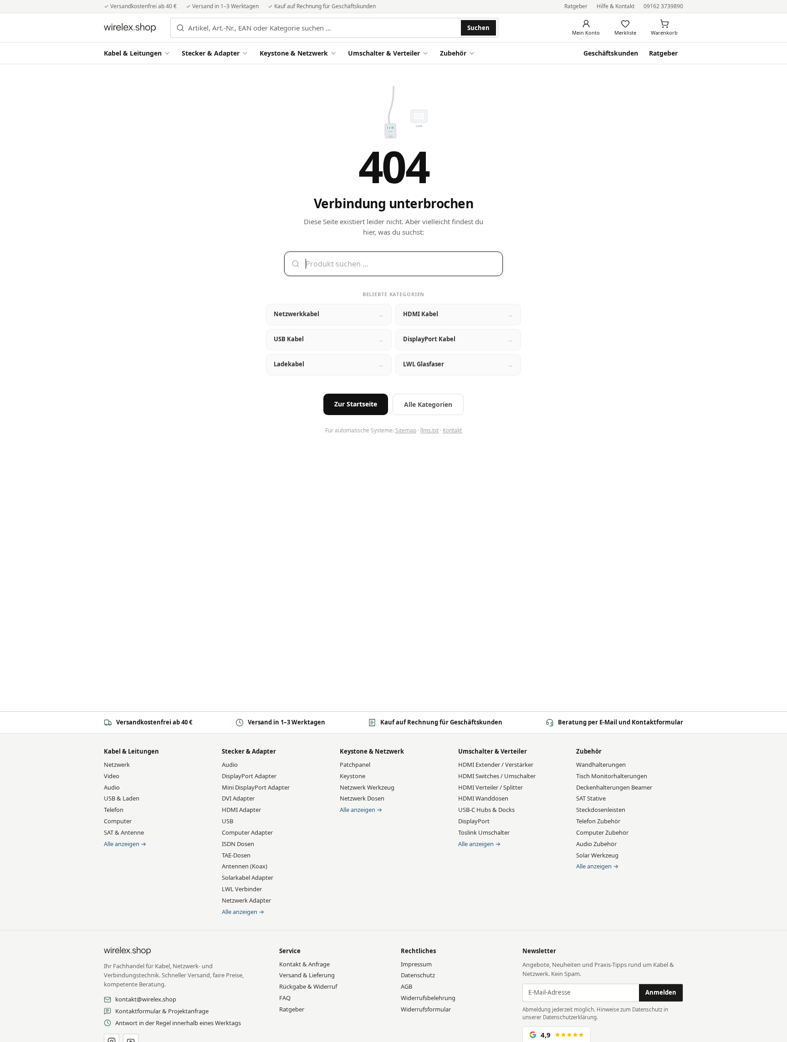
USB (227, 821)
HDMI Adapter (241, 810)
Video (111, 776)
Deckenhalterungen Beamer (614, 787)
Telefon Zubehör (598, 821)
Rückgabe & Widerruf (308, 986)
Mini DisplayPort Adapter (256, 787)
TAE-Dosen (236, 855)
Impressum (416, 964)
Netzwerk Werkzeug (367, 787)
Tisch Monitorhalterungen (611, 776)
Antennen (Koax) (244, 866)
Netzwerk (117, 764)
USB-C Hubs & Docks (486, 810)
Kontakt (452, 430)
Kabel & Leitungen (133, 53)
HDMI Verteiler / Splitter (490, 787)
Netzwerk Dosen (362, 798)
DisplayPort (474, 821)
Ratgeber (576, 6)
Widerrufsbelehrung (428, 998)
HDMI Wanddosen (483, 798)
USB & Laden (121, 798)
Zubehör (453, 53)
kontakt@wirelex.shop (145, 999)
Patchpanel (355, 764)
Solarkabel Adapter (247, 877)
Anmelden (660, 992)
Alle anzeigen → (125, 844)
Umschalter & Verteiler (384, 53)
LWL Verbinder (242, 889)
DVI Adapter (238, 798)
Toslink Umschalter (484, 832)
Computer (118, 821)
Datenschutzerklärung (570, 1017)
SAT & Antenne (124, 832)
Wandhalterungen (601, 764)
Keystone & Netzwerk (294, 53)
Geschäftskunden (610, 53)
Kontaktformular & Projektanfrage (162, 1011)
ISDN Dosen (238, 844)
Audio (112, 787)
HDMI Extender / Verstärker (495, 764)
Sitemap (405, 430)
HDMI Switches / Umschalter (497, 776)
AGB (406, 986)
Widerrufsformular (426, 1009)
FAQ (285, 998)
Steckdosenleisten (600, 810)
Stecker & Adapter (211, 53)
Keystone (352, 776)
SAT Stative (591, 798)
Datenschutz (418, 975)
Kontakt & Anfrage (304, 964)
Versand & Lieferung (307, 975)
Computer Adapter (247, 832)
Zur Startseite (355, 404)
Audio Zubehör (596, 844)
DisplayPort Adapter (249, 776)
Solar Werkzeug (597, 855)
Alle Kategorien (428, 404)
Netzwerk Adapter (246, 900)
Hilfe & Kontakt (615, 6)
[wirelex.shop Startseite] (130, 27)
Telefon (113, 810)
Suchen (478, 28)
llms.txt (429, 430)
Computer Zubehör (602, 832)
